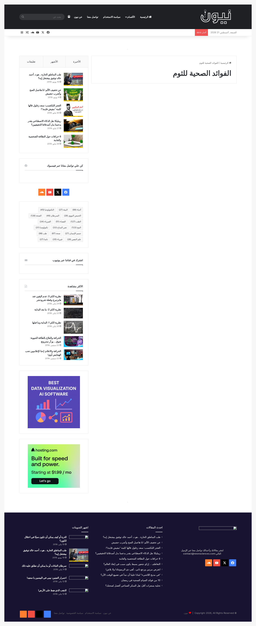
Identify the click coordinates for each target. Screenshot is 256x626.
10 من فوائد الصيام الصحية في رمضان (140, 580)
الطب (76, 221)
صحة (56, 233)
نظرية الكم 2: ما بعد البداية (47, 309)
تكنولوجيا (42, 227)
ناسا (44, 239)
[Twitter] (39, 614)
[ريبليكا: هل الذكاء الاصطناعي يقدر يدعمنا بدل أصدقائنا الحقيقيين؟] (73, 125)
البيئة (63, 209)
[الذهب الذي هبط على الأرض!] (78, 595)
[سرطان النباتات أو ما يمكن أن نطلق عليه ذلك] (78, 569)
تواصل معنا (92, 16)
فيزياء (57, 239)
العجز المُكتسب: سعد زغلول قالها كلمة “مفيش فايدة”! (133, 547)
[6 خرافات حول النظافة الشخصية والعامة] (73, 141)
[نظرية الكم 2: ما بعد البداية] (73, 313)
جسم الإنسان (73, 233)
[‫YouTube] (49, 192)
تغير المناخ (60, 227)
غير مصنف (224, 96)
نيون (186, 613)
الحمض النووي (72, 215)
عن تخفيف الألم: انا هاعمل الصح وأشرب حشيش (135, 542)
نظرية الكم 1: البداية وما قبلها (46, 322)
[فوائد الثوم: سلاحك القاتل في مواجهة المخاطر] (201, 140)
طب (43, 233)
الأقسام (131, 16)
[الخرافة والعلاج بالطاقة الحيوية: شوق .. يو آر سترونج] (73, 341)
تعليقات (31, 61)
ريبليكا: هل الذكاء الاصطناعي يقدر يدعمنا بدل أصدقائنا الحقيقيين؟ (127, 553)
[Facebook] (47, 614)
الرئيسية (144, 16)
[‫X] (57, 192)
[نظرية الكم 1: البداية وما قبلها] (73, 327)
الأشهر (54, 61)
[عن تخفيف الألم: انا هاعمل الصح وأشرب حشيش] (73, 94)
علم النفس (74, 239)
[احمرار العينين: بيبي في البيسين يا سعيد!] (78, 581)
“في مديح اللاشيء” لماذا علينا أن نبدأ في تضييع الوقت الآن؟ (130, 574)
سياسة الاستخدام (112, 16)
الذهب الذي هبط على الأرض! (52, 590)
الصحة (36, 215)
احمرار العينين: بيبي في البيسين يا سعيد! (47, 577)
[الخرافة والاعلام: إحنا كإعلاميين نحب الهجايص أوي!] (73, 354)
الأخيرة (77, 61)
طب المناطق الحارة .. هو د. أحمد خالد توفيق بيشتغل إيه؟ (131, 537)
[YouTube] (31, 614)
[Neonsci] (216, 17)
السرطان (52, 215)
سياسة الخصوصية (74, 613)
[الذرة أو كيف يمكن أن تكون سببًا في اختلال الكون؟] (78, 540)
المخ (76, 227)
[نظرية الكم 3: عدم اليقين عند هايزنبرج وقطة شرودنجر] (73, 300)
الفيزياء (45, 221)
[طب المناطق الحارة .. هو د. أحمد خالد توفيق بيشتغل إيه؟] (73, 79)
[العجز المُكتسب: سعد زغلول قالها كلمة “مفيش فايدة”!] (73, 110)
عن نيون (78, 16)
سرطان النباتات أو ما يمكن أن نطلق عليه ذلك (44, 565)
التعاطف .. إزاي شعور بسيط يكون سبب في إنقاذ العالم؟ (131, 564)
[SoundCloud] (23, 614)
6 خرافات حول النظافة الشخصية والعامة (139, 558)
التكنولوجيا (47, 209)
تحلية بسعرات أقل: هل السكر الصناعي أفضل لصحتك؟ (132, 585)
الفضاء (61, 221)
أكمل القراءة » (219, 177)
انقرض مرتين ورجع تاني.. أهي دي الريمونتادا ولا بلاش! (133, 569)
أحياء (76, 209)
